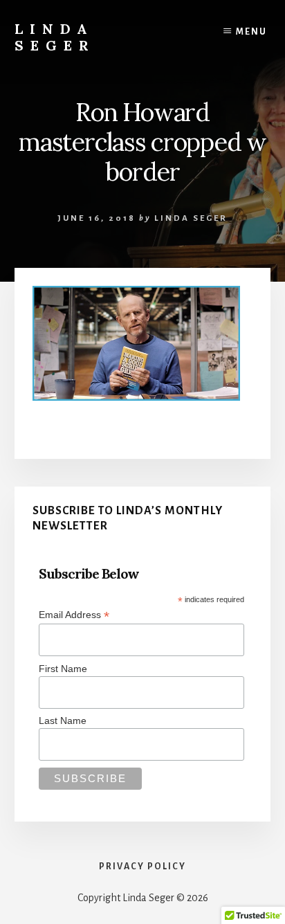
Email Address (74, 615)
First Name (63, 668)
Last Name (62, 720)
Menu (251, 32)
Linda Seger (55, 37)
